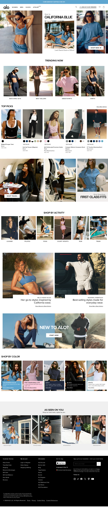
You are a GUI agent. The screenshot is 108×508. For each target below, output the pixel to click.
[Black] (3, 141)
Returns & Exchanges (9, 470)
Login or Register (25, 462)
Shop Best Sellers (102, 107)
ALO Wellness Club (43, 482)
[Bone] (75, 141)
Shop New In (96, 48)
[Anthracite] (97, 141)
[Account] (80, 7)
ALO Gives (41, 485)
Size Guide (6, 477)
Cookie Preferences (52, 500)
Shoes (28, 7)
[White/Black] (32, 141)
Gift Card (5, 472)
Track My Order (7, 465)
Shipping (5, 467)
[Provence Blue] (99, 141)
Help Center (6, 462)
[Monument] (67, 141)
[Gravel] (38, 141)
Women (15, 7)
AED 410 (46, 152)
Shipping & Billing (26, 467)
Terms (28, 500)
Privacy (34, 500)
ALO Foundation (43, 487)
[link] (89, 7)
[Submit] (99, 464)
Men (21, 7)
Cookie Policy (41, 500)
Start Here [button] (54, 335)
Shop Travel (12, 196)
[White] (5, 141)
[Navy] (27, 141)
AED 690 (25, 150)
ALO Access (41, 462)
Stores (40, 472)
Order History (24, 465)
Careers (40, 480)
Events (40, 475)
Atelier (36, 7)
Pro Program (41, 477)
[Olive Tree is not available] (41, 141)
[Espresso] (30, 141)
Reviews (5, 480)
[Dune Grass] (35, 141)
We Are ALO (41, 465)
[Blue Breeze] (102, 141)
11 (83, 141)
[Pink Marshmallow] (45, 141)
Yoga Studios (42, 470)
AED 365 (3, 148)
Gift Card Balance (8, 475)
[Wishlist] (99, 7)
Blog (39, 467)
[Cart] (103, 7)
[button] (106, 124)
